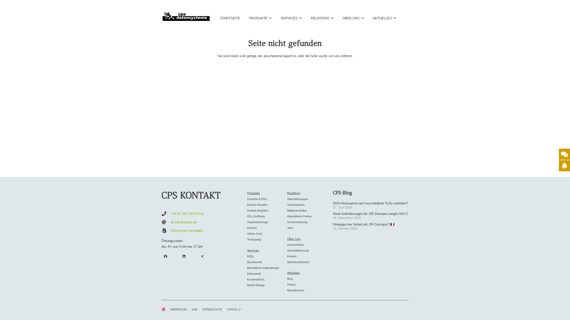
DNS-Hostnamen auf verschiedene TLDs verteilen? (370, 203)
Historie (292, 256)
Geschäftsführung (298, 250)
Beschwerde (254, 262)
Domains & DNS (257, 199)
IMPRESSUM (179, 309)
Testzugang (254, 239)
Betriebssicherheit (298, 262)
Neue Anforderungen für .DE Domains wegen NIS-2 (370, 214)
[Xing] (202, 256)
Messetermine (295, 290)
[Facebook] (165, 256)
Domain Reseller (257, 204)
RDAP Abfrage (256, 285)
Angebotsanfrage (257, 222)
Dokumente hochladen (187, 230)
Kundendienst (255, 279)
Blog (290, 278)
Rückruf (251, 228)
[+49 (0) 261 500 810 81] (166, 214)
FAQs (250, 256)
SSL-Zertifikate (256, 216)
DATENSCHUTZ (212, 309)
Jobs (290, 228)
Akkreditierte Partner (299, 216)
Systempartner (296, 204)
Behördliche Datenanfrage (263, 268)
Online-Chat (254, 233)
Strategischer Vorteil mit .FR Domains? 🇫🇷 (364, 224)
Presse (291, 284)
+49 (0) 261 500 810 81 (187, 214)
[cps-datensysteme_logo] (186, 16)
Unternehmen (295, 244)
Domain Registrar (258, 210)
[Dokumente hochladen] (166, 230)
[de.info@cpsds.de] (166, 222)
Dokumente (254, 273)
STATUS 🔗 (234, 309)
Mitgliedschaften (297, 210)
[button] (270, 18)
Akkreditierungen (297, 199)
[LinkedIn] (184, 256)
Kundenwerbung (297, 222)
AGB (194, 309)
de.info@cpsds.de (184, 222)
